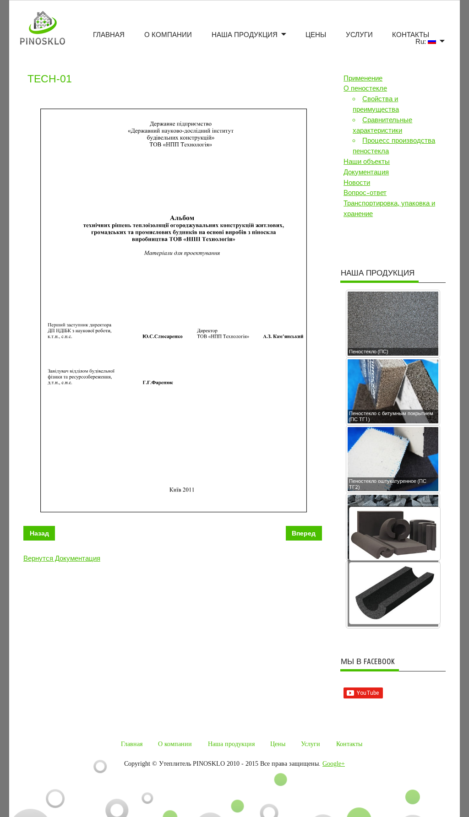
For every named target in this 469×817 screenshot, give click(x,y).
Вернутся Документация (61, 558)
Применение (363, 78)
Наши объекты (367, 161)
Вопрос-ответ (365, 193)
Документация (366, 172)
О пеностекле (365, 88)
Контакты (410, 34)
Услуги (359, 34)
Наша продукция (245, 34)
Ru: (421, 41)
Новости (357, 183)
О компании (168, 34)
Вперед (304, 533)
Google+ (333, 763)
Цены (315, 34)
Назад (39, 533)
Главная (109, 34)
